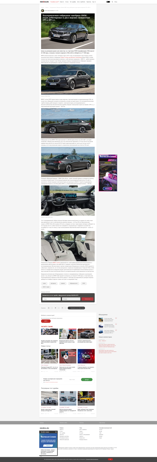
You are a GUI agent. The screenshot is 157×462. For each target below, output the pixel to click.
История (81, 433)
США (100, 433)
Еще (93, 2)
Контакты (81, 422)
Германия (101, 434)
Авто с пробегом (81, 2)
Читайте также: (47, 326)
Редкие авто (82, 437)
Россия (100, 429)
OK (110, 459)
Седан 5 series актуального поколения (71, 57)
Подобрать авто (54, 2)
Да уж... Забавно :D (102, 340)
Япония (100, 436)
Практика (88, 2)
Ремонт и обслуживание (84, 434)
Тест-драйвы (73, 2)
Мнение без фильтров (64, 439)
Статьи (66, 2)
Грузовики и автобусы (64, 436)
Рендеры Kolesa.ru (83, 439)
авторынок (53, 283)
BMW (84, 283)
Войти (45, 321)
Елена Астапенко (51, 10)
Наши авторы (102, 422)
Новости (62, 2)
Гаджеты (81, 436)
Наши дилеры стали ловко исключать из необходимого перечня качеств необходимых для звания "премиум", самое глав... (107, 351)
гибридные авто (73, 283)
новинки (63, 283)
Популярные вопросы (64, 437)
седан (44, 283)
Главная (42, 7)
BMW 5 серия (46, 287)
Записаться (87, 299)
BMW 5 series (56, 262)
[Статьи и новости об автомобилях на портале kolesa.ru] (44, 1)
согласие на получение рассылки (51, 382)
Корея (100, 437)
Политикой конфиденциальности (92, 459)
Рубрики (61, 427)
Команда (42, 422)
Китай (100, 431)
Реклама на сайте (63, 422)
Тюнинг (80, 431)
